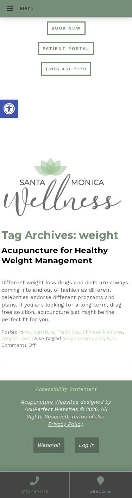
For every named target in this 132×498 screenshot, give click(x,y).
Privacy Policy (65, 424)
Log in (87, 445)
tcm (111, 338)
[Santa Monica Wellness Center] (66, 188)
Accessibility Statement (66, 389)
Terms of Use (88, 417)
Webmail (49, 445)
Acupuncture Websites (49, 402)
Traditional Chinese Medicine (90, 332)
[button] (9, 109)
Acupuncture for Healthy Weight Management (54, 255)
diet (99, 338)
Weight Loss (15, 338)
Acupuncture (39, 332)
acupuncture (77, 338)
